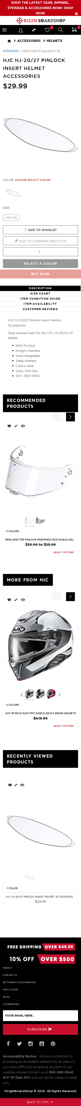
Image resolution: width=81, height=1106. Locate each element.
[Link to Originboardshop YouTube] (42, 1044)
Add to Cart (63, 907)
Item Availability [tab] (40, 303)
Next (57, 521)
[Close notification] (76, 14)
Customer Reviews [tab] (40, 309)
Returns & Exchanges (19, 982)
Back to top (38, 1102)
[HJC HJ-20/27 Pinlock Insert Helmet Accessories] (40, 831)
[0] (47, 31)
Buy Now (40, 274)
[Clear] (13, 192)
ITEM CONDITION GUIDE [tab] (40, 298)
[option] (40, 489)
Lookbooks (11, 1004)
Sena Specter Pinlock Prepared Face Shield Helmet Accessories (40, 539)
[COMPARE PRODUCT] (16, 427)
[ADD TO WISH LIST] (8, 427)
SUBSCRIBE (37, 1029)
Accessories (29, 41)
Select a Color (40, 263)
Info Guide (10, 989)
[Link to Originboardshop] (40, 20)
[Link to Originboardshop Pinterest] (53, 1044)
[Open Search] (60, 30)
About (7, 967)
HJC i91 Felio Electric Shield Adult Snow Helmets (40, 713)
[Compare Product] (16, 786)
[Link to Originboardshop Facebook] (8, 1044)
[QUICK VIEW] (23, 427)
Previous (22, 521)
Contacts (10, 974)
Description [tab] (40, 288)
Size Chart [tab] (40, 293)
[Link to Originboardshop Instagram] (30, 1044)
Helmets (54, 41)
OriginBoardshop (18, 1091)
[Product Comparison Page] (34, 31)
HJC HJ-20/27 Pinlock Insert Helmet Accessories (39, 896)
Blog (6, 996)
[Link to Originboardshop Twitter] (19, 1044)
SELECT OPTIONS (63, 552)
